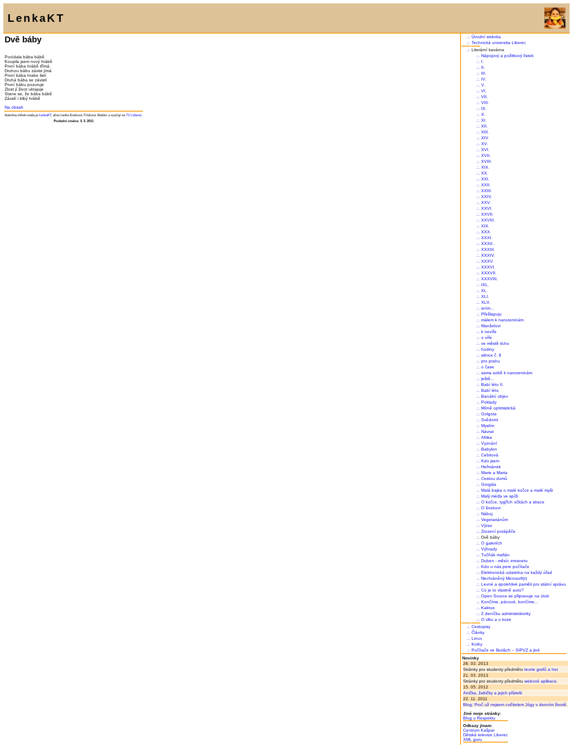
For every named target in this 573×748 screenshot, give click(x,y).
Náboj (486, 513)
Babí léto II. (492, 384)
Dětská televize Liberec (485, 734)
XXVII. (487, 214)
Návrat (487, 431)
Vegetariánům (494, 519)
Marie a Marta (494, 472)
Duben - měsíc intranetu (504, 560)
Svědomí (489, 419)
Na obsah (14, 107)
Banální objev (494, 396)
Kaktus (488, 607)
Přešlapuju (491, 314)
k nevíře (489, 331)
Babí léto (490, 390)
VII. (484, 96)
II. (483, 67)
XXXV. (487, 261)
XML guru (472, 739)
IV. (483, 79)
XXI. (485, 179)
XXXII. (487, 243)
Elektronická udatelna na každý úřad (516, 572)
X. (483, 114)
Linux (476, 638)
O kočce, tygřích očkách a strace (512, 502)
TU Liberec (134, 115)
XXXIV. (488, 255)
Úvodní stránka (486, 36)
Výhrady (489, 549)
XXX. (486, 231)
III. (483, 73)
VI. (484, 91)
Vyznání (489, 443)
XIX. (485, 167)
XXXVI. (488, 267)
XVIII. (486, 161)
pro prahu (490, 361)
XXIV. (486, 196)
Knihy (476, 644)
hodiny (487, 349)
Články (477, 632)
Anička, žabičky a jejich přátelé (492, 693)
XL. (484, 290)
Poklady (489, 402)
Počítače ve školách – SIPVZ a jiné (505, 650)
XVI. (485, 149)
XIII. (485, 132)
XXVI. (486, 208)
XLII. (485, 302)
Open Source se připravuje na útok (515, 596)
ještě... (487, 378)
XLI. (485, 296)
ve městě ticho (495, 343)
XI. (484, 120)
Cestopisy (480, 626)
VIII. (485, 102)
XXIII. (486, 190)
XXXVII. (489, 273)
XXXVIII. (489, 278)
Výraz (486, 525)
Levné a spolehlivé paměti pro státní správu (523, 584)
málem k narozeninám (502, 320)
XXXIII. (488, 249)
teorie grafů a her (540, 669)
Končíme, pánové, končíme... (509, 601)
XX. (484, 173)
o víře (486, 337)
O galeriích (491, 543)
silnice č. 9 (491, 355)
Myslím (487, 425)
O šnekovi (490, 508)
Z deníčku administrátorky (506, 613)
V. (483, 85)
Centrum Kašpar (479, 730)
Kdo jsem (490, 461)
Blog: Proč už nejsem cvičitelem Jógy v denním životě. (515, 704)
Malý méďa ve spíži (499, 496)
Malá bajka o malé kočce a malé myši (517, 490)
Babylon (489, 449)
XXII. (486, 184)
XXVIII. (488, 220)
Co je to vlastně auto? (502, 590)
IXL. (485, 284)
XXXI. (486, 237)
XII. (484, 126)
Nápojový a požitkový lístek (507, 55)
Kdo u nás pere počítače (505, 566)
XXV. (486, 202)
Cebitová (489, 455)
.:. (468, 36)
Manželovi (490, 325)
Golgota (489, 414)
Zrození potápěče (498, 531)
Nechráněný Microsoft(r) (504, 578)
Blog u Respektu (479, 718)
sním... (487, 308)
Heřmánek (491, 466)
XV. (484, 143)
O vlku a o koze (496, 619)
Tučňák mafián (495, 555)
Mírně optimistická (498, 408)
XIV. (485, 138)
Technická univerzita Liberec (498, 42)
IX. (484, 108)
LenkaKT (45, 115)
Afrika (486, 437)
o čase (487, 367)
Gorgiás (488, 484)
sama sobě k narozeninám (506, 372)
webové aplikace (540, 681)
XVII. (486, 155)
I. (482, 61)
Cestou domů (494, 478)
